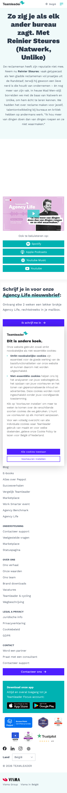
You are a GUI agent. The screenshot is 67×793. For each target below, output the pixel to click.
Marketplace (11, 497)
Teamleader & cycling (17, 595)
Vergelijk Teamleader (16, 491)
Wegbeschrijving (13, 602)
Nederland (37, 435)
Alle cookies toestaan (33, 451)
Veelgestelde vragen (16, 537)
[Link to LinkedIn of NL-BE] (12, 748)
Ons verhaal (11, 565)
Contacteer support (16, 531)
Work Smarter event (16, 504)
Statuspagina (11, 550)
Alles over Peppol (14, 479)
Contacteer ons (31, 671)
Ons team (9, 577)
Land (6, 757)
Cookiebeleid (11, 629)
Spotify (36, 243)
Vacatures (9, 589)
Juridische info (13, 617)
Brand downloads (14, 583)
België (23, 435)
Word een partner (14, 650)
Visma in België (29, 784)
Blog (6, 467)
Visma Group (10, 784)
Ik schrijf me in (31, 322)
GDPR (6, 635)
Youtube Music (36, 260)
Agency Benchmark (15, 510)
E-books (8, 473)
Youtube (36, 268)
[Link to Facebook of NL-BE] (5, 748)
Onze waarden (12, 571)
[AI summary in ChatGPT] (28, 749)
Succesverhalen (13, 485)
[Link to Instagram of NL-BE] (20, 748)
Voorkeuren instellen (33, 459)
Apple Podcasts (36, 252)
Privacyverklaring (14, 623)
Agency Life (10, 516)
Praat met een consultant (20, 656)
